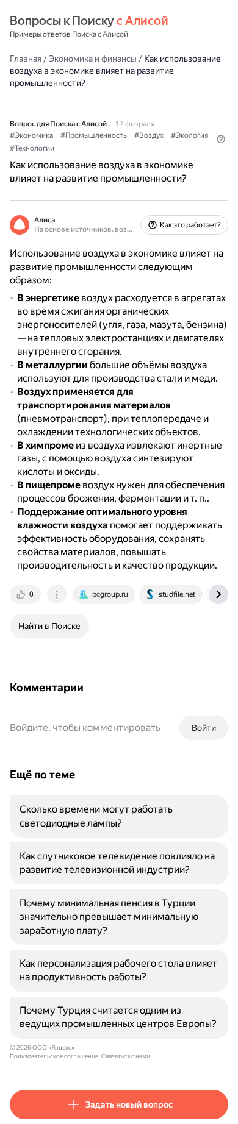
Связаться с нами (125, 1056)
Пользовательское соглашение (54, 1056)
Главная (25, 58)
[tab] (26, 594)
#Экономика (31, 135)
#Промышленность (93, 135)
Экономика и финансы (93, 58)
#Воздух (149, 135)
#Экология (189, 135)
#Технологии (32, 148)
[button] (221, 139)
